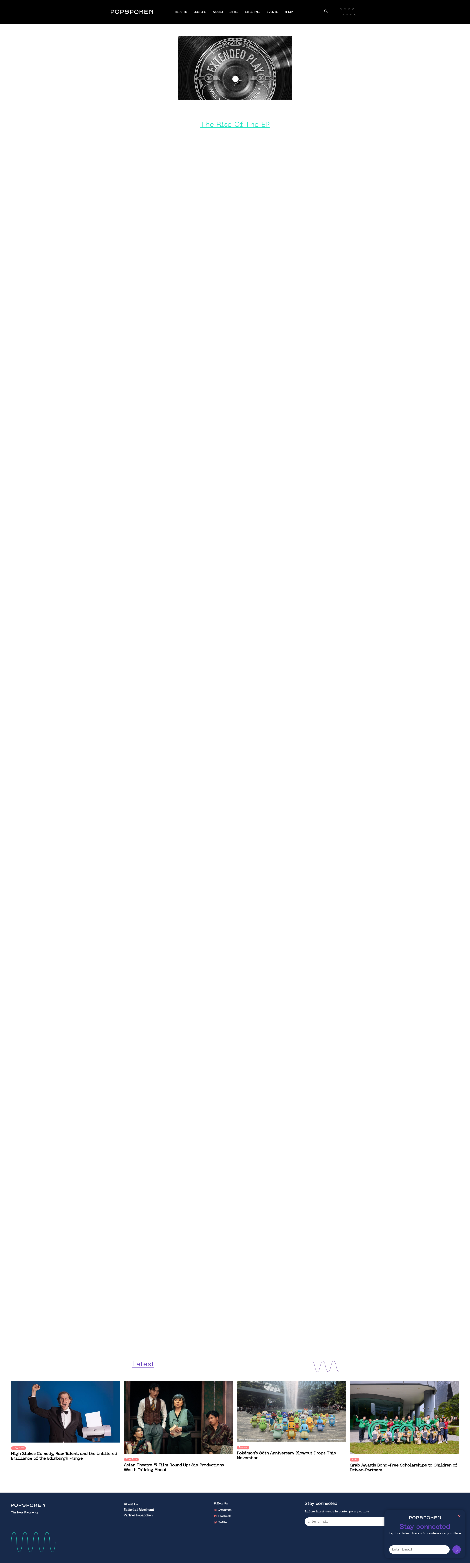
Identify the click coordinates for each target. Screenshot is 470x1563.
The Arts (180, 12)
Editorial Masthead (139, 1510)
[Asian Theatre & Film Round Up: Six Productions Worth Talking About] (178, 1417)
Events (272, 12)
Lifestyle (252, 12)
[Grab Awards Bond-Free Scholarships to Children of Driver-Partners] (404, 1417)
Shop (289, 12)
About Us (131, 1504)
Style (233, 12)
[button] (326, 11)
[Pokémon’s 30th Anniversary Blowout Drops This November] (291, 1411)
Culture (200, 12)
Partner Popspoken (138, 1515)
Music (218, 12)
